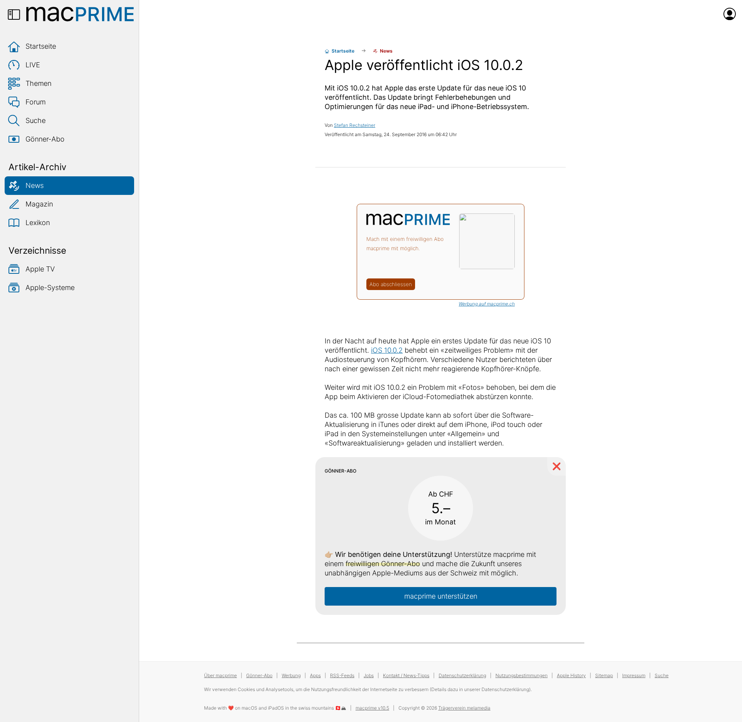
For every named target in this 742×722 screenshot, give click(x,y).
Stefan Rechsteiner (354, 125)
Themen (38, 83)
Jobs (369, 675)
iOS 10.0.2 (387, 350)
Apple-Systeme (50, 287)
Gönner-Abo (45, 139)
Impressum (633, 675)
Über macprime (220, 675)
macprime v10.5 (372, 708)
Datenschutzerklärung (462, 675)
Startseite (41, 46)
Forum (36, 102)
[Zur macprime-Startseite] (80, 14)
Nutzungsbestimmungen (521, 675)
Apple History (571, 675)
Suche (36, 120)
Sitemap (604, 675)
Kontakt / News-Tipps (406, 675)
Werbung (291, 675)
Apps (315, 675)
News (35, 185)
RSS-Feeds (342, 675)
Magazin (39, 204)
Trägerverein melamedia (464, 708)
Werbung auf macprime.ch (487, 304)
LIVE (33, 65)
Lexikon (38, 222)
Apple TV (40, 269)
